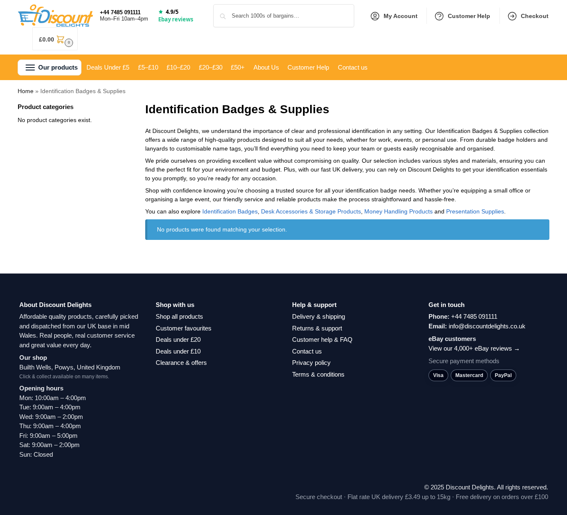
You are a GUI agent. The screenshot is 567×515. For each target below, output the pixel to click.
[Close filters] (110, 107)
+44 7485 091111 (120, 12)
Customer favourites (184, 328)
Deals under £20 (178, 339)
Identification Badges (230, 211)
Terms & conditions (318, 374)
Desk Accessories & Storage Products (311, 211)
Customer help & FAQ (322, 339)
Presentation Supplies (475, 211)
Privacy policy (311, 362)
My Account (401, 16)
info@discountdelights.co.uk (487, 326)
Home (26, 91)
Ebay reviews (175, 19)
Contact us (307, 351)
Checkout (535, 16)
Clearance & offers (181, 362)
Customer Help (469, 16)
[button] (55, 38)
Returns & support (317, 328)
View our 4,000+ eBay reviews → (474, 348)
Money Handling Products (398, 211)
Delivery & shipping (318, 316)
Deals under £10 (178, 351)
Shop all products (179, 316)
